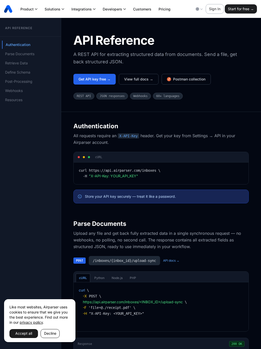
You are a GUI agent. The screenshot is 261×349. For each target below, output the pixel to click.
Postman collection (189, 79)
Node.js (117, 278)
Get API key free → (95, 79)
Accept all (23, 333)
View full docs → (138, 79)
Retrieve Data (16, 63)
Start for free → (241, 9)
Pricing (165, 9)
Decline (50, 333)
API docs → (171, 260)
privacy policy (31, 322)
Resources (13, 100)
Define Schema (17, 72)
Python (99, 278)
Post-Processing (18, 81)
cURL (83, 278)
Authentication (18, 44)
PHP (133, 278)
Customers (142, 9)
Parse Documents (19, 54)
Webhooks (14, 90)
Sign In (214, 9)
